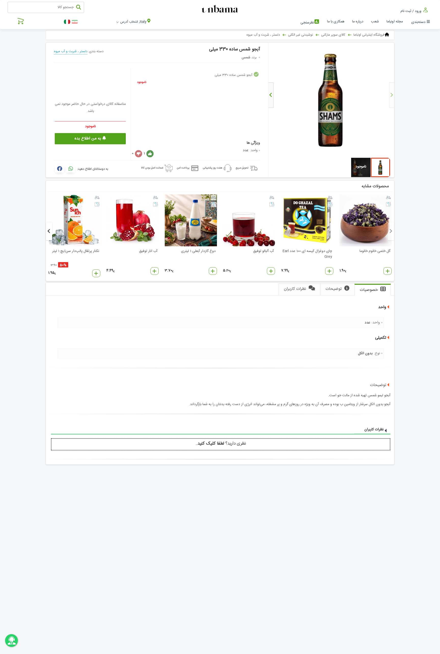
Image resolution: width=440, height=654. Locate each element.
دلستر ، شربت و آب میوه (70, 51)
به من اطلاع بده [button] (88, 138)
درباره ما (357, 22)
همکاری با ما (336, 22)
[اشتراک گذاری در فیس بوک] (59, 169)
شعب (375, 22)
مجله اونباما (395, 22)
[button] (387, 271)
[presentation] (391, 95)
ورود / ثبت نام (411, 11)
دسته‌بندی (418, 22)
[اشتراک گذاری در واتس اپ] (70, 169)
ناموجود (141, 82)
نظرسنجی (307, 23)
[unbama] (220, 9)
